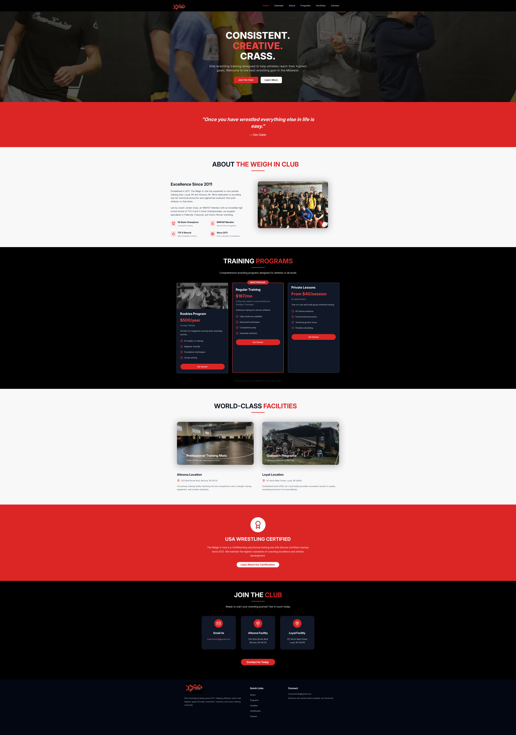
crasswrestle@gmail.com (218, 639)
